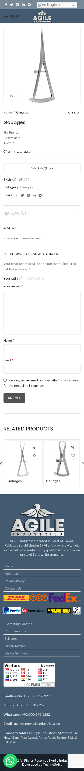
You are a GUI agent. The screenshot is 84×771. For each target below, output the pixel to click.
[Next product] (78, 112)
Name (9, 340)
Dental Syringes (16, 653)
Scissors (11, 638)
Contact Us (13, 588)
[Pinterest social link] (17, 5)
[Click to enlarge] (11, 95)
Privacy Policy (14, 581)
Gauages (22, 112)
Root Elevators (15, 631)
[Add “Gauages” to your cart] (35, 447)
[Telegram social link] (40, 195)
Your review (13, 286)
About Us (12, 574)
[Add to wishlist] (35, 455)
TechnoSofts (52, 764)
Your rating (13, 278)
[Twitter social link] (11, 5)
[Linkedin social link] (23, 5)
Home (8, 112)
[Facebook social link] (6, 5)
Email (8, 360)
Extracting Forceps (18, 624)
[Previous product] (68, 112)
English (53, 5)
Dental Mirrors (15, 646)
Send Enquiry (42, 168)
